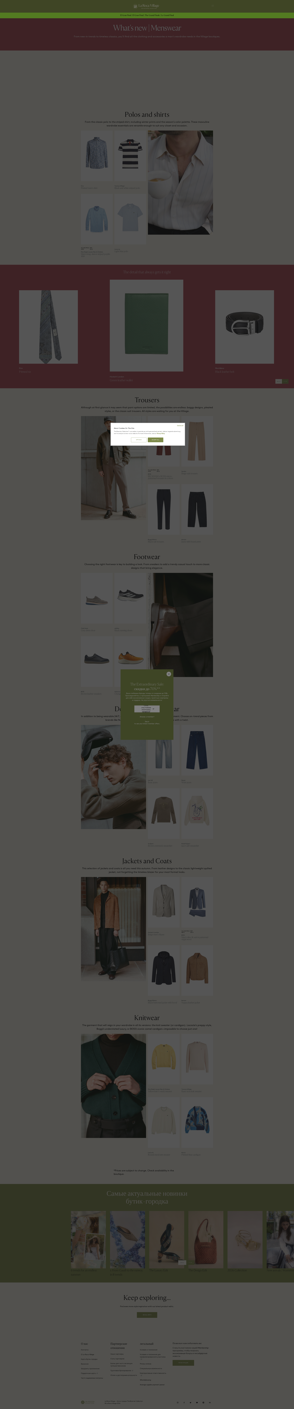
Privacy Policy (161, 433)
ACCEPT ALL (156, 440)
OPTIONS (139, 440)
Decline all (180, 425)
